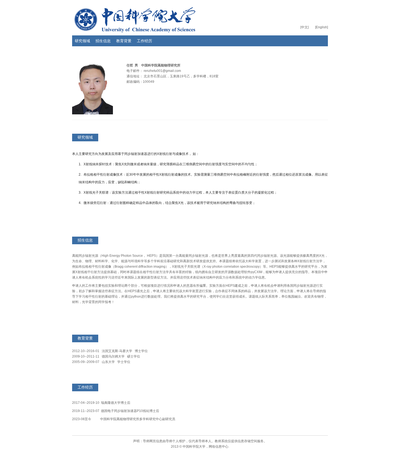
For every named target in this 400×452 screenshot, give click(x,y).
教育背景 (123, 41)
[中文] (304, 27)
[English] (321, 27)
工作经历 (144, 41)
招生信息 (103, 41)
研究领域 (82, 41)
